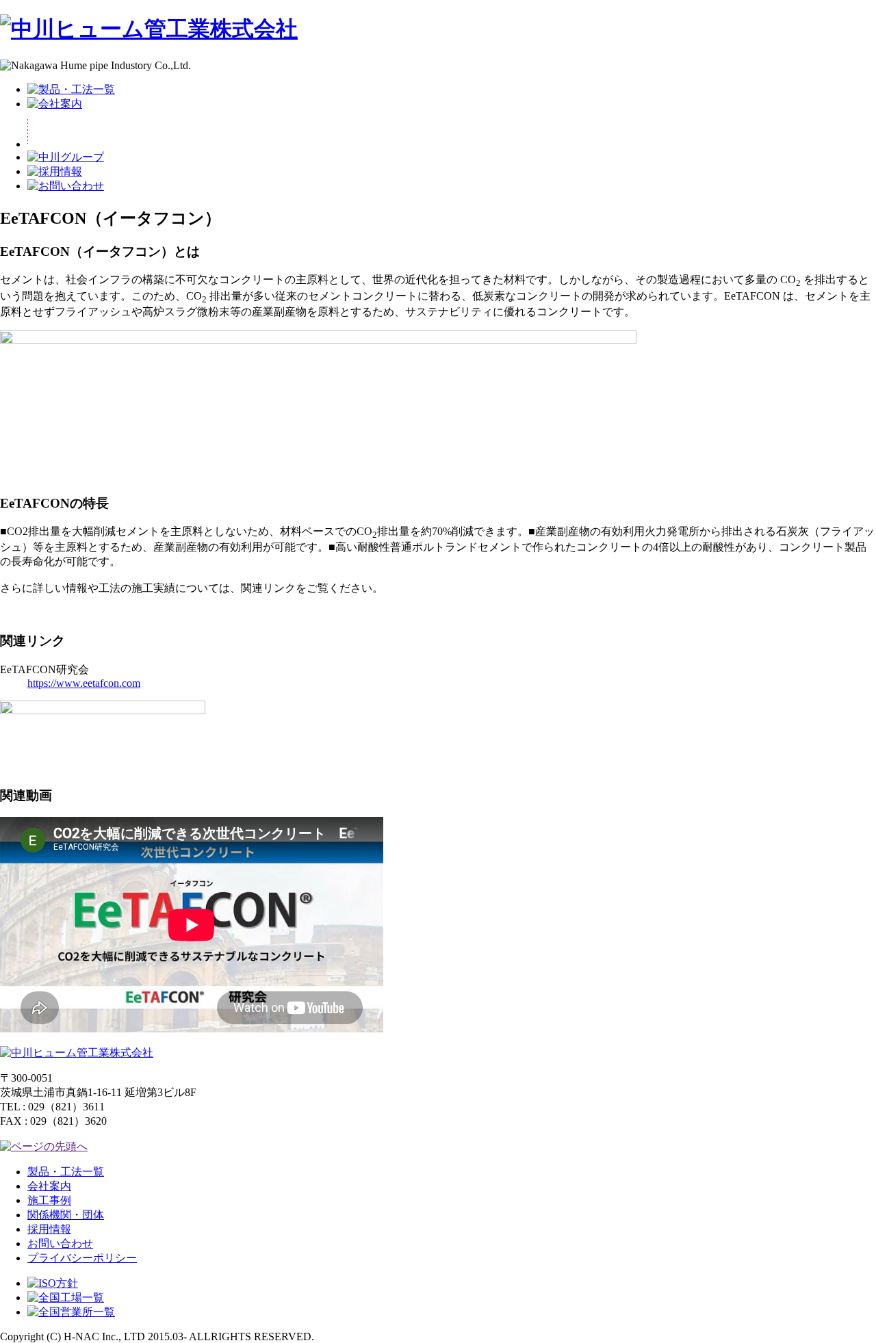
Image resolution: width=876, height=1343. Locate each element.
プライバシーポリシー (82, 1258)
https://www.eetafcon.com (83, 683)
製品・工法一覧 (65, 1171)
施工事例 (49, 1200)
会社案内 (49, 1186)
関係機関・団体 (65, 1215)
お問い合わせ (60, 1243)
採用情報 (49, 1229)
